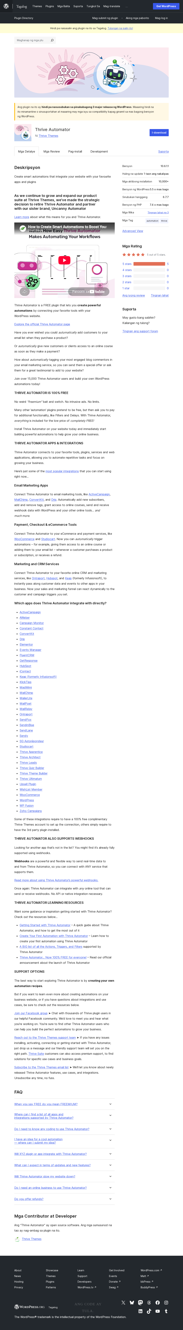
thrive (164, 220)
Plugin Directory (23, 18)
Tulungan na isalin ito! (120, 28)
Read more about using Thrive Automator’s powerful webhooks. (56, 880)
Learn (81, 1270)
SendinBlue (27, 725)
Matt (145, 1276)
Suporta (163, 151)
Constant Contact (31, 628)
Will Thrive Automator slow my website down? (44, 1176)
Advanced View (132, 231)
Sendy (24, 735)
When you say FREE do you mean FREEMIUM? (46, 1104)
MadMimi (26, 687)
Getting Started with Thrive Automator (45, 925)
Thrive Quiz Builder (32, 768)
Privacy (18, 1287)
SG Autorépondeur (32, 741)
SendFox (25, 719)
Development (99, 151)
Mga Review (51, 151)
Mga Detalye (26, 151)
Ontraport (38, 578)
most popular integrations (62, 471)
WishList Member (31, 789)
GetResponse (29, 660)
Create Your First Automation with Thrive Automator (54, 936)
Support (82, 1276)
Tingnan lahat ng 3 (158, 212)
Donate (115, 1281)
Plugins (50, 1281)
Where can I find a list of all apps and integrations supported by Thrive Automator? (43, 1116)
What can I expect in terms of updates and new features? (52, 1165)
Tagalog (53, 1307)
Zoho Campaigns (31, 811)
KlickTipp (25, 682)
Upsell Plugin (28, 784)
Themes (51, 1276)
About (17, 1270)
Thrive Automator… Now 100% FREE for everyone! (53, 957)
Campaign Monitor (32, 623)
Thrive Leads (28, 762)
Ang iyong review (133, 295)
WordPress (27, 800)
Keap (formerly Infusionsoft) (38, 676)
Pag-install (75, 151)
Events (113, 1276)
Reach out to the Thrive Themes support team (45, 1037)
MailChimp (21, 499)
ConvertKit (36, 499)
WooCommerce (24, 539)
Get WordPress (166, 6)
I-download (159, 132)
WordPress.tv (87, 1287)
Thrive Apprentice (31, 752)
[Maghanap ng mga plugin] (52, 40)
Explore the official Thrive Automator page (42, 324)
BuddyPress (149, 1287)
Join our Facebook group (31, 1013)
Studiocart (48, 539)
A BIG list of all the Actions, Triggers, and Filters (51, 946)
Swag (114, 1287)
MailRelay (26, 709)
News (17, 1276)
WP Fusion (27, 805)
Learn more (21, 217)
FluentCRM (27, 655)
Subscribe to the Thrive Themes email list (41, 1067)
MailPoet (25, 703)
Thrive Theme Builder (34, 773)
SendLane (26, 730)
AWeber (25, 617)
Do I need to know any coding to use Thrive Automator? (51, 1129)
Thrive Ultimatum (31, 778)
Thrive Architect (30, 757)
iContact (25, 671)
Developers (85, 1281)
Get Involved (116, 1270)
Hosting (18, 1281)
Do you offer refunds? (28, 1199)
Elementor (26, 644)
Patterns (51, 1287)
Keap (68, 578)
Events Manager (30, 650)
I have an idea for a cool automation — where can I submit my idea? (38, 1141)
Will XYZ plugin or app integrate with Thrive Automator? (50, 1154)
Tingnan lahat (160, 295)
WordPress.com (151, 1270)
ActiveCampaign (99, 494)
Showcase (52, 1270)
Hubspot (52, 578)
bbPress (147, 1281)
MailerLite (26, 698)
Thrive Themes (48, 135)
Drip (53, 499)
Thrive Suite (36, 1053)
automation (152, 220)
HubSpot (25, 666)
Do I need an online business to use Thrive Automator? (50, 1187)
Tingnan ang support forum (140, 331)
